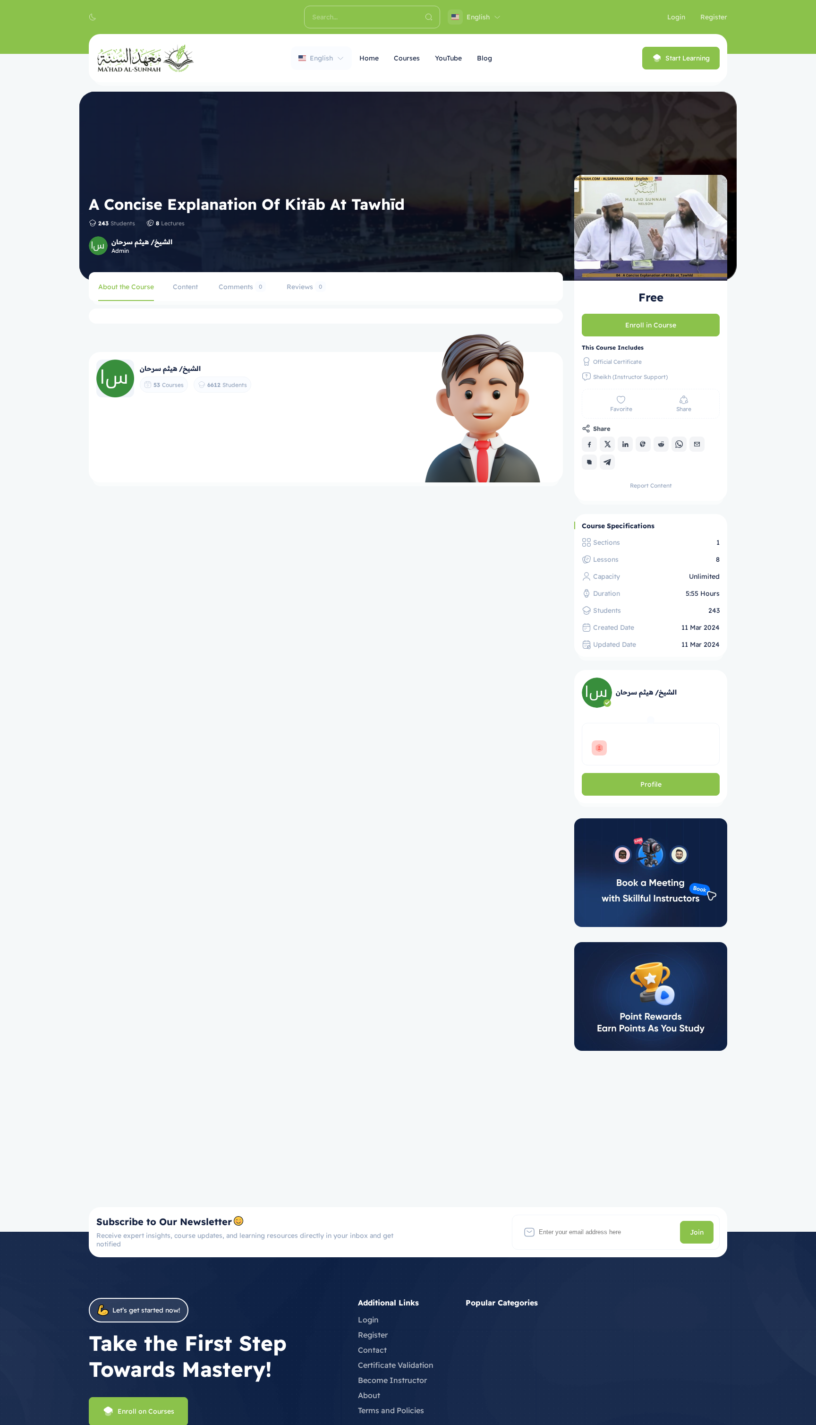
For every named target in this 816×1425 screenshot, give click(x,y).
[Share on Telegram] (607, 462)
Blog (484, 58)
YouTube (448, 58)
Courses (407, 58)
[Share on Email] (697, 444)
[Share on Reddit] (661, 444)
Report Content (651, 485)
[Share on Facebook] (589, 444)
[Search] (429, 17)
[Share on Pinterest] (643, 444)
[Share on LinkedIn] (625, 444)
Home (369, 58)
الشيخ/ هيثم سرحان (141, 242)
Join (697, 1232)
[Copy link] (589, 462)
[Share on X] (607, 444)
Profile (651, 784)
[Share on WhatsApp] (679, 444)
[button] (92, 17)
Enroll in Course (650, 325)
